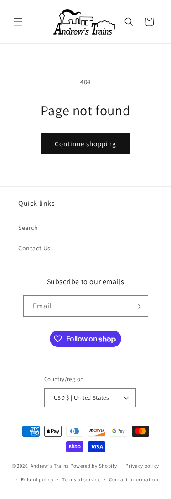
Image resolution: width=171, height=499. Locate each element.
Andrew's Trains (50, 466)
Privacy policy (142, 466)
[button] (18, 22)
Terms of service (81, 479)
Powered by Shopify (93, 466)
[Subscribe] (138, 306)
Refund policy (37, 479)
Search (28, 228)
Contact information (133, 479)
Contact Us (34, 248)
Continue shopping (85, 143)
